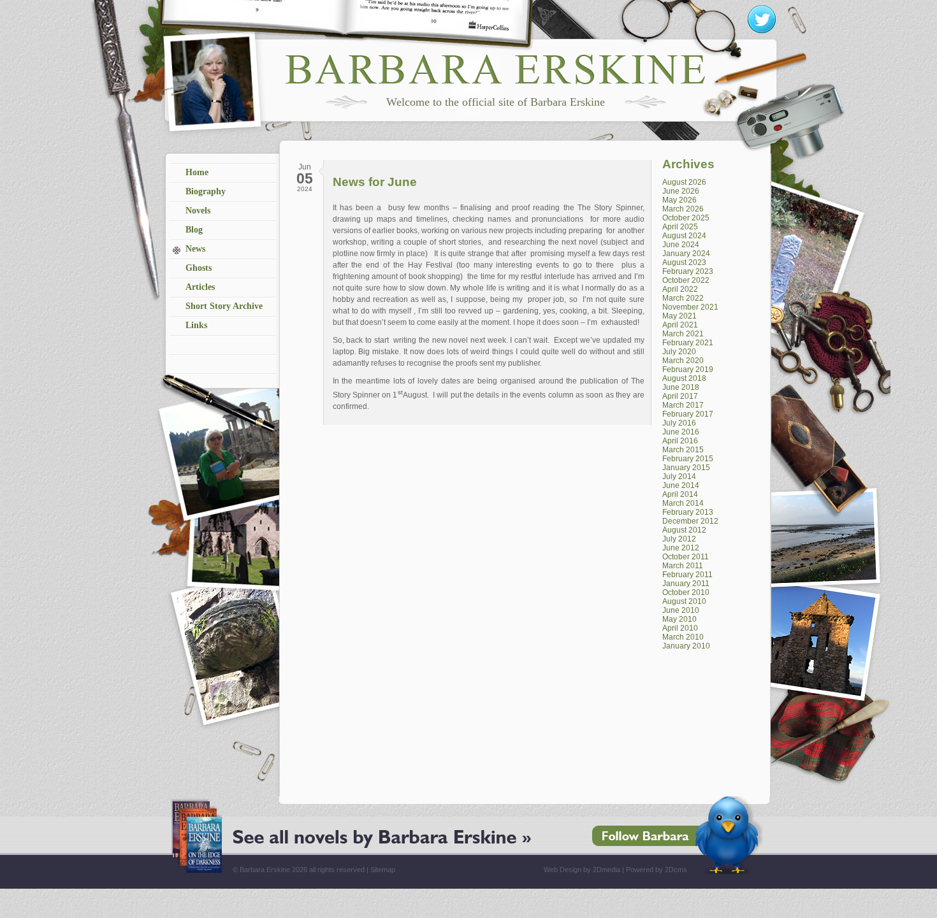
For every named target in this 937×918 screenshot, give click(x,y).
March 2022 (683, 298)
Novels (197, 210)
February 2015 (687, 458)
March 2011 (682, 565)
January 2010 (686, 646)
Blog (194, 229)
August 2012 (684, 530)
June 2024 (680, 244)
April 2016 (680, 440)
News (195, 249)
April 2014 (680, 494)
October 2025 (685, 217)
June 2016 (680, 431)
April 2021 (680, 324)
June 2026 (680, 191)
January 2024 (686, 253)
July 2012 (679, 538)
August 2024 (684, 235)
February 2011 (687, 574)
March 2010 (683, 637)
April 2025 (680, 226)
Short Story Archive (224, 306)
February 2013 (687, 512)
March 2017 (683, 405)
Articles (200, 287)
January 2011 (685, 583)
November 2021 (690, 307)
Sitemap (382, 869)
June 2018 (680, 387)
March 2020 (683, 360)
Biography (205, 191)
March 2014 (683, 503)
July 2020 (679, 351)
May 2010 (679, 619)
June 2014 (680, 485)
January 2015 (686, 467)
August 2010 (684, 601)
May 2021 (679, 316)
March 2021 (683, 333)
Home (196, 172)
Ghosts (198, 268)
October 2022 (685, 280)
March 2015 (683, 449)
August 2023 (684, 262)
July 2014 (679, 476)
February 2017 (687, 414)
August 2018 (684, 378)
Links (196, 325)
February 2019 (687, 369)
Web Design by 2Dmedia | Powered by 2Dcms (615, 869)
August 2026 (684, 182)
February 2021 (687, 342)
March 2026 (683, 208)
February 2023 (687, 271)
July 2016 (679, 423)
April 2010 (680, 628)
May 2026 (679, 200)
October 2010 (685, 592)
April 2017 (680, 396)
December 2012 (690, 521)
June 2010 (680, 610)
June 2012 (680, 547)
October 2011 (685, 556)
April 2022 (680, 289)
